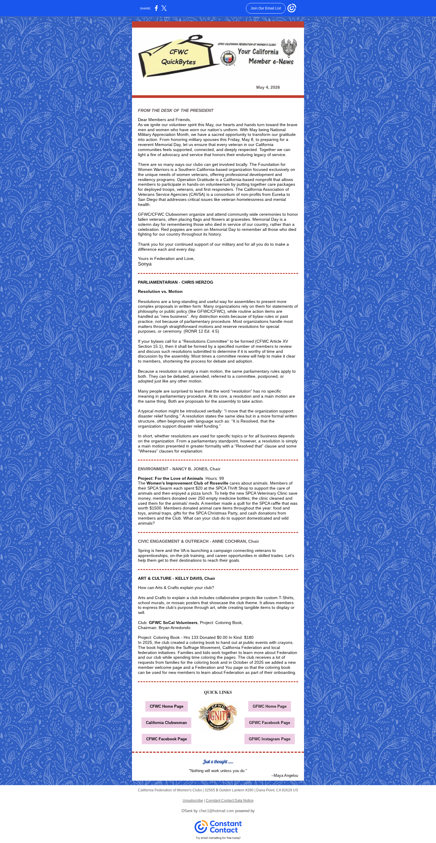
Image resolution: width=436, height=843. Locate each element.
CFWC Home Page (166, 706)
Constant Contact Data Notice (230, 800)
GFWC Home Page (270, 706)
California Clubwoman (166, 722)
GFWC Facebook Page (269, 722)
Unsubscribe (193, 800)
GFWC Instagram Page (269, 739)
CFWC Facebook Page (166, 739)
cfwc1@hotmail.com (216, 811)
